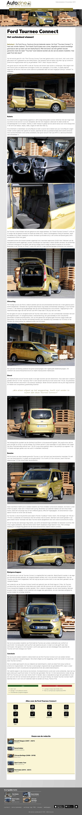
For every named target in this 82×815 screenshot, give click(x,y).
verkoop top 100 (30, 807)
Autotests (28, 9)
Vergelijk (50, 9)
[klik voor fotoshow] (41, 113)
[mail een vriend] (32, 709)
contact (7, 807)
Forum (62, 9)
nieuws (39, 807)
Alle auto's (15, 9)
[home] (76, 807)
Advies (40, 9)
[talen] (15, 722)
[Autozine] (41, 3)
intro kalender (17, 807)
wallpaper (47, 807)
